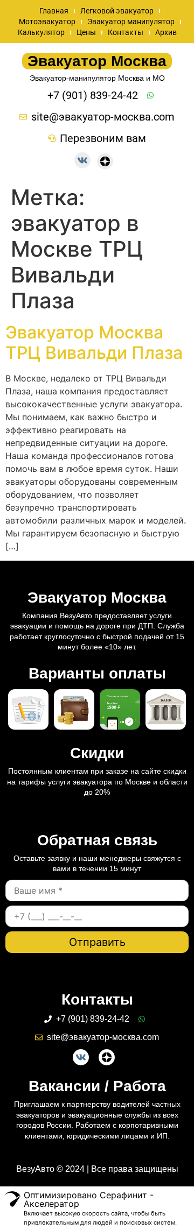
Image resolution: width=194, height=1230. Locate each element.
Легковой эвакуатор (117, 10)
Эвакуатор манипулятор (131, 21)
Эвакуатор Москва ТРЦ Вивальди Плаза (94, 342)
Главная (53, 10)
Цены (86, 32)
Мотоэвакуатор (47, 21)
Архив (166, 32)
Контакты (125, 32)
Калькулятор (41, 32)
